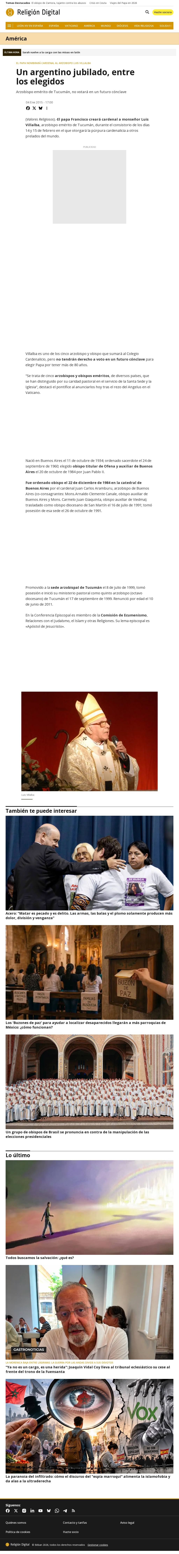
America (89, 25)
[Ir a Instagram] (25, 1511)
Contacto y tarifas (75, 1523)
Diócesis (122, 25)
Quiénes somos (16, 1523)
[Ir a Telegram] (66, 1511)
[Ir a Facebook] (8, 1511)
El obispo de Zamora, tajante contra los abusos (58, 3)
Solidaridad (168, 25)
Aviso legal (127, 1523)
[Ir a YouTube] (41, 1511)
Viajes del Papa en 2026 (123, 3)
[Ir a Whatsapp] (57, 1511)
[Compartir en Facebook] (28, 108)
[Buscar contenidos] (146, 12)
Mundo (106, 25)
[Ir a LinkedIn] (33, 1511)
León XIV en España (30, 25)
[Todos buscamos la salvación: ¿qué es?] (89, 1207)
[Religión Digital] (33, 12)
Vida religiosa (144, 25)
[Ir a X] (16, 1511)
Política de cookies (18, 1532)
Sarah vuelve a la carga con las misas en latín (51, 52)
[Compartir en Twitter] (34, 108)
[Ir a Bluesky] (49, 1511)
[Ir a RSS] (74, 1511)
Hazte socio (71, 1532)
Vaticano (71, 25)
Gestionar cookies (98, 1544)
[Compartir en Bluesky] (40, 108)
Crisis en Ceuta (98, 3)
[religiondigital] (17, 1544)
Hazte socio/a (163, 12)
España (54, 25)
